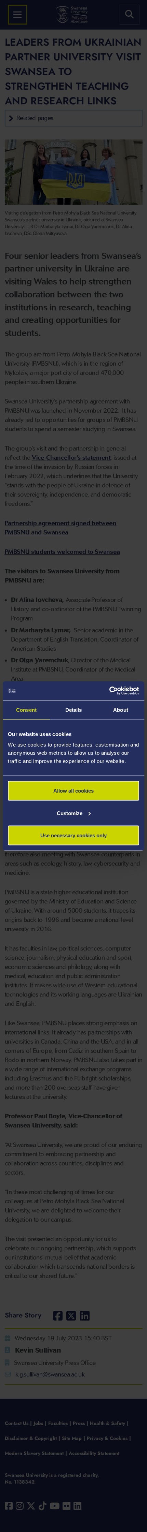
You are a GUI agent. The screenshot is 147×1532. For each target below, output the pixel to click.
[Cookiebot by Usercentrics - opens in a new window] (109, 691)
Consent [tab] (26, 709)
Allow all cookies (73, 791)
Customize (69, 813)
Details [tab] (73, 709)
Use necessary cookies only (73, 835)
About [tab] (120, 709)
